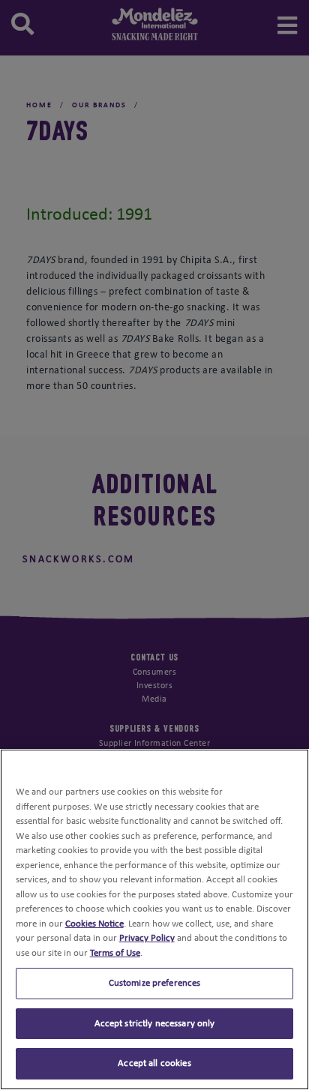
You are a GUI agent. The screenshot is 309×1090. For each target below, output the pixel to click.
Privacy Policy (147, 938)
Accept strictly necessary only (154, 1024)
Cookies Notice (94, 924)
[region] (154, 919)
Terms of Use (115, 953)
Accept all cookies (154, 1063)
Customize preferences (155, 983)
